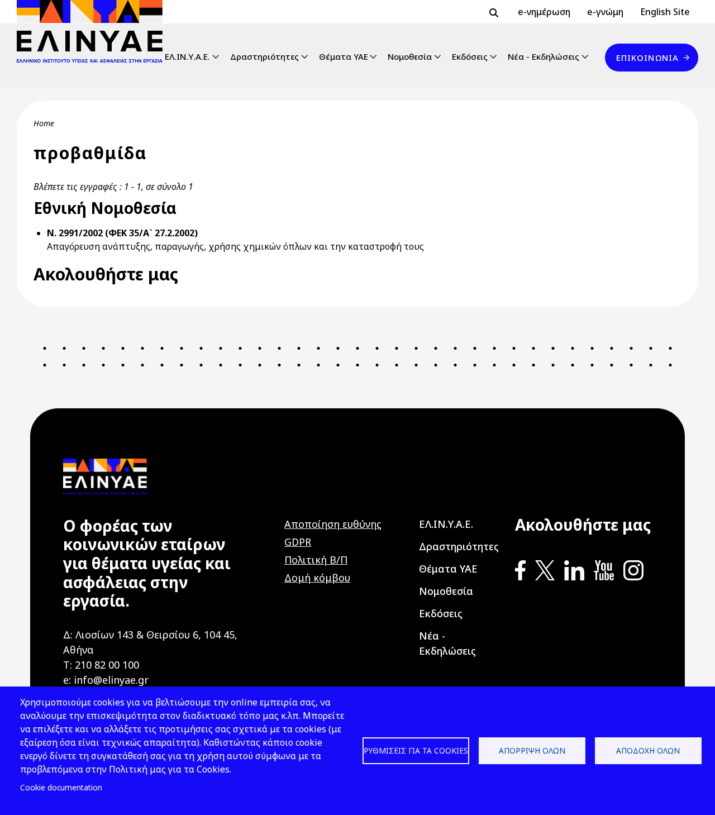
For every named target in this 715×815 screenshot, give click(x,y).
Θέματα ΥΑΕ (343, 56)
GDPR (297, 542)
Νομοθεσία (410, 56)
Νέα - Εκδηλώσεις (543, 56)
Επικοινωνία (647, 57)
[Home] (94, 31)
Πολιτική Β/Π (315, 559)
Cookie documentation (61, 787)
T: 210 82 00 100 (101, 664)
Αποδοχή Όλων (648, 750)
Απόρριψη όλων (532, 750)
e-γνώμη (605, 12)
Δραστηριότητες (264, 56)
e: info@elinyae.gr (106, 680)
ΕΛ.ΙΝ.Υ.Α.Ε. (187, 56)
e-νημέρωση (544, 12)
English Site (665, 12)
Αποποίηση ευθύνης (333, 524)
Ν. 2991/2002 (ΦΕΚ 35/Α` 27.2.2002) (122, 233)
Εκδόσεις (470, 56)
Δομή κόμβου (317, 577)
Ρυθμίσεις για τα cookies (416, 750)
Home (44, 123)
